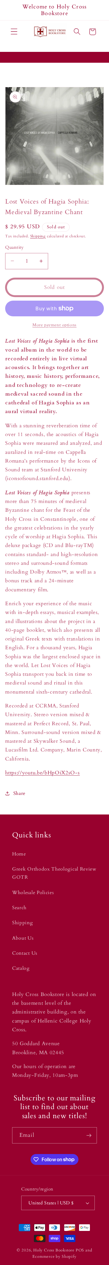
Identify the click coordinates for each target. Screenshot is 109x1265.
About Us (23, 938)
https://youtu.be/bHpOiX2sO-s (42, 772)
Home (19, 854)
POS (80, 1250)
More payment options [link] (54, 325)
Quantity (14, 247)
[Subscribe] (89, 1135)
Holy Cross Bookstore (53, 1250)
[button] (14, 32)
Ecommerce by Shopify (54, 1256)
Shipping (38, 236)
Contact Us (24, 953)
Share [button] (19, 793)
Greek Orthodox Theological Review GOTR (54, 873)
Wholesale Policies (33, 892)
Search (19, 907)
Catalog (21, 968)
